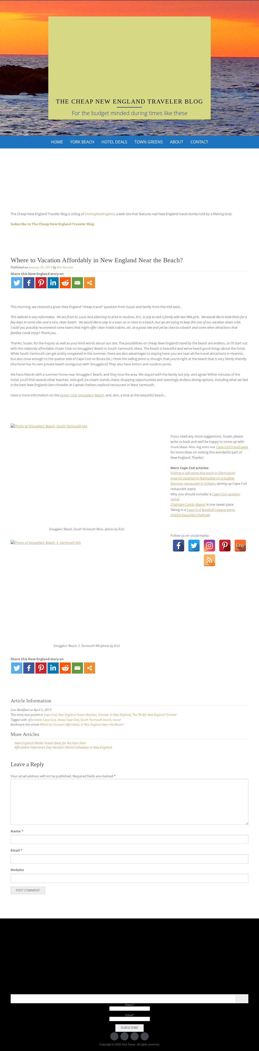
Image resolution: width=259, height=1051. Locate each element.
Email (16, 850)
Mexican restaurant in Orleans (193, 483)
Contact (199, 142)
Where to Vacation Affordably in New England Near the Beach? (82, 724)
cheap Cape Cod (68, 719)
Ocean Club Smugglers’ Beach (82, 395)
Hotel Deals (114, 142)
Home (57, 142)
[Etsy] (240, 546)
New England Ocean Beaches (77, 714)
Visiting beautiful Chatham (190, 515)
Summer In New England (114, 714)
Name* (129, 1004)
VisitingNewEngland (100, 214)
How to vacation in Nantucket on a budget (202, 478)
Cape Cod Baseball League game (211, 509)
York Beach (82, 142)
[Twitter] (16, 282)
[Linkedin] (53, 282)
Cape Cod (50, 714)
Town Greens (148, 142)
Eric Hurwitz (65, 267)
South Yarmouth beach (95, 719)
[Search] (241, 998)
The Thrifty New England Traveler (154, 714)
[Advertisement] (129, 60)
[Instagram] (209, 546)
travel (117, 719)
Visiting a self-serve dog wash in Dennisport (202, 473)
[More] (89, 282)
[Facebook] (28, 282)
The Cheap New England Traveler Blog (129, 101)
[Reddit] (65, 282)
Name (17, 831)
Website (17, 869)
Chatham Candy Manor (188, 504)
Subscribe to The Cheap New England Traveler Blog (52, 224)
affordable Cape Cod (42, 719)
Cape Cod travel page (232, 447)
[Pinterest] (41, 282)
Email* (129, 1015)
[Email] (77, 282)
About (176, 142)
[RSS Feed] (209, 560)
